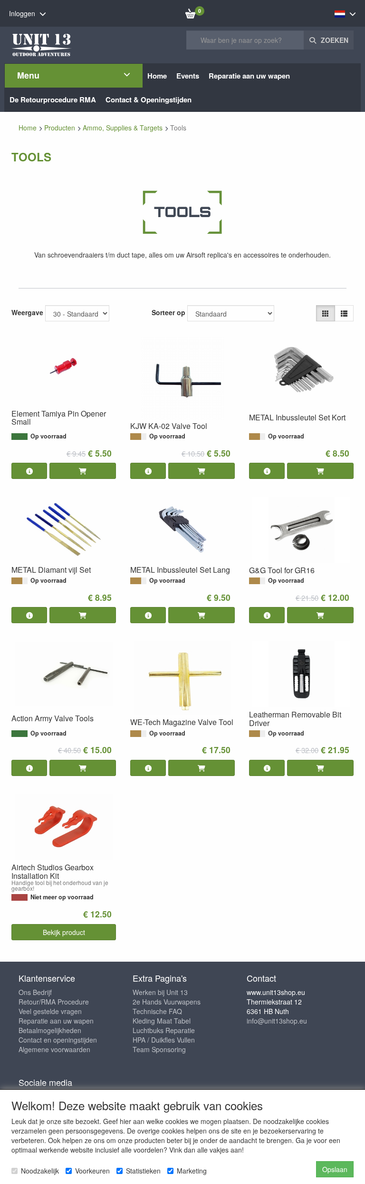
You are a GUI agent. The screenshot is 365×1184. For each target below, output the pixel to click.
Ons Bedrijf (35, 992)
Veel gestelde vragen (50, 1011)
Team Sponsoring (159, 1049)
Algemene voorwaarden (54, 1049)
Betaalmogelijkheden (50, 1030)
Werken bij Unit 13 (160, 992)
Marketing (192, 1170)
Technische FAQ (157, 1011)
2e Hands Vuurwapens (167, 1001)
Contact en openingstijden (58, 1040)
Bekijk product (64, 932)
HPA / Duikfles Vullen (164, 1040)
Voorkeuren (92, 1170)
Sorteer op (168, 312)
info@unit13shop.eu (277, 1020)
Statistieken (143, 1170)
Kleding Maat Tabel (162, 1020)
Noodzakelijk (40, 1170)
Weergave (27, 312)
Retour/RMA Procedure (54, 1001)
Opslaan (334, 1169)
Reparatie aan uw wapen (56, 1020)
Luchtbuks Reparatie (164, 1030)
